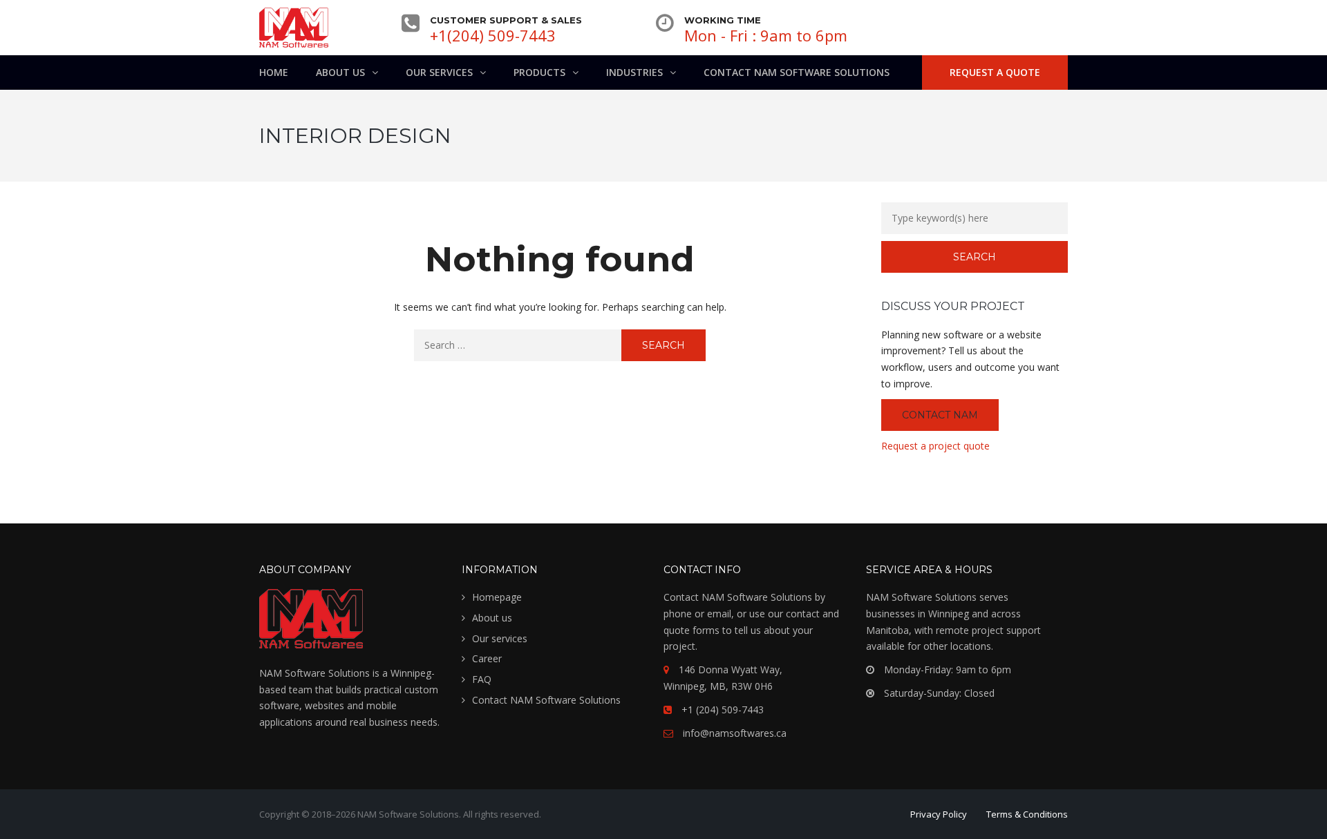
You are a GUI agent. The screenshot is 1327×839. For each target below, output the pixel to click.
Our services (499, 638)
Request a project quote (935, 445)
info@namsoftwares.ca (735, 733)
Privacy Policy (938, 814)
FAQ (481, 679)
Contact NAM (940, 415)
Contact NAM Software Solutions (546, 699)
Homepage (497, 597)
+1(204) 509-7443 (493, 35)
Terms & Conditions (1027, 814)
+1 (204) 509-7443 (722, 709)
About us (492, 617)
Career (487, 658)
